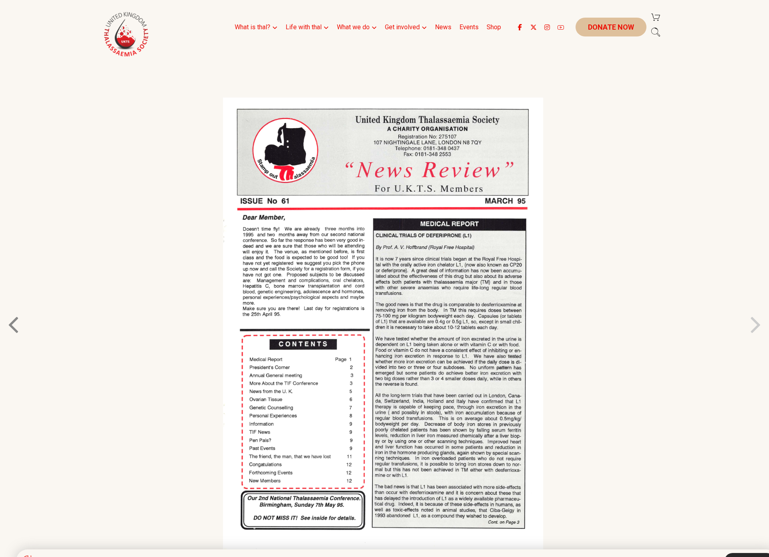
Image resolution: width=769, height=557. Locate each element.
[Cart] (655, 16)
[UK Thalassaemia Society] (126, 34)
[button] (519, 27)
